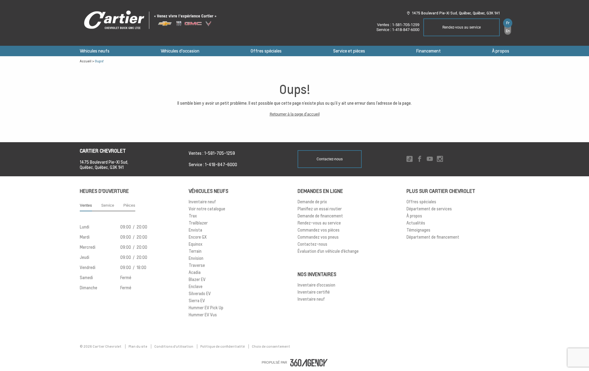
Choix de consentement (271, 346)
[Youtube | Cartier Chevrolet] (430, 159)
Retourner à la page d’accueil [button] (295, 114)
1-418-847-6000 (405, 29)
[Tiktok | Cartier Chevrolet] (409, 159)
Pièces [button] (129, 205)
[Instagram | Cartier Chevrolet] (440, 159)
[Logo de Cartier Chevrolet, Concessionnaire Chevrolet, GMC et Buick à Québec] (153, 20)
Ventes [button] (86, 205)
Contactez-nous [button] (330, 159)
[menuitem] (95, 51)
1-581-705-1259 (405, 24)
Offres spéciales (266, 51)
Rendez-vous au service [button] (461, 27)
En (508, 31)
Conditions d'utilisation (174, 346)
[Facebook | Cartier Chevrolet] (420, 159)
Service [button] (107, 205)
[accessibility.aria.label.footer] (309, 362)
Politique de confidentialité (222, 346)
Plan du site (138, 346)
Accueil (85, 61)
